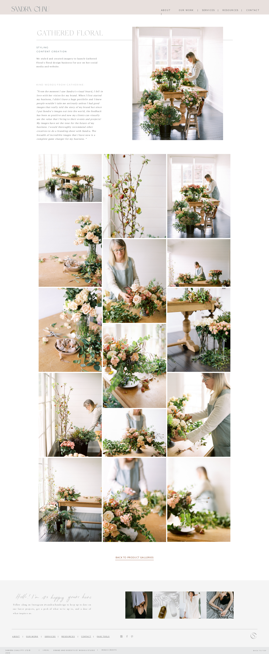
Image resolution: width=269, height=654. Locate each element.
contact (86, 636)
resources (68, 636)
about (16, 636)
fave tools (103, 636)
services (50, 636)
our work (32, 636)
